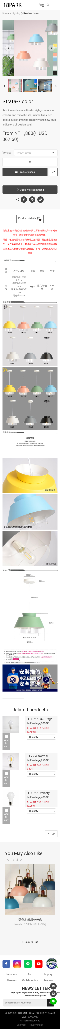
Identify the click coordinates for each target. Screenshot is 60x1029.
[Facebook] (6, 964)
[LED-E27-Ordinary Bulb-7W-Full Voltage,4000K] (10, 798)
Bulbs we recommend (32, 189)
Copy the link (40, 199)
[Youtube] (38, 964)
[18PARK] (12, 5)
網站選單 (55, 5)
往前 (8, 859)
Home (5, 13)
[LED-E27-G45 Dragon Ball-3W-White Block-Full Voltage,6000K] (10, 724)
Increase (54, 162)
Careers (11, 980)
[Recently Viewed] (53, 986)
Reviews (48, 980)
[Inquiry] (53, 993)
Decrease (5, 162)
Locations (12, 974)
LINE (32, 199)
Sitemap (21, 1024)
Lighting (16, 13)
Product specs (23, 152)
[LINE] (28, 964)
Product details (27, 218)
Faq (30, 974)
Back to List (31, 942)
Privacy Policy (36, 1024)
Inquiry (48, 974)
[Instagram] (17, 964)
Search (48, 5)
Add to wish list (53, 172)
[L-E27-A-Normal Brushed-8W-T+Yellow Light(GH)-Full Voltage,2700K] (10, 761)
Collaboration (30, 980)
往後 (21, 859)
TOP (52, 833)
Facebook (24, 199)
